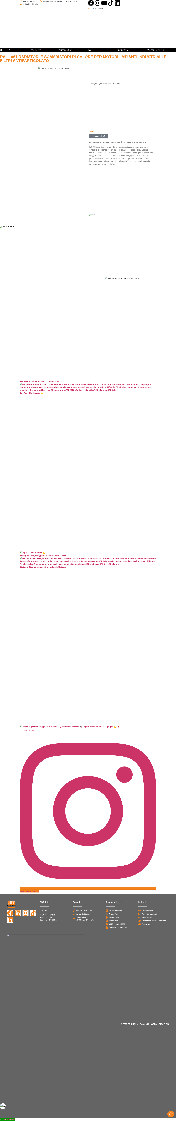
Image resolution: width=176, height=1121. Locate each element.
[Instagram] (98, 3)
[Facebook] (91, 3)
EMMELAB (164, 1024)
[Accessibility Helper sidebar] (3, 1106)
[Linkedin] (117, 3)
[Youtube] (104, 3)
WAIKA (154, 1024)
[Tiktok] (111, 3)
